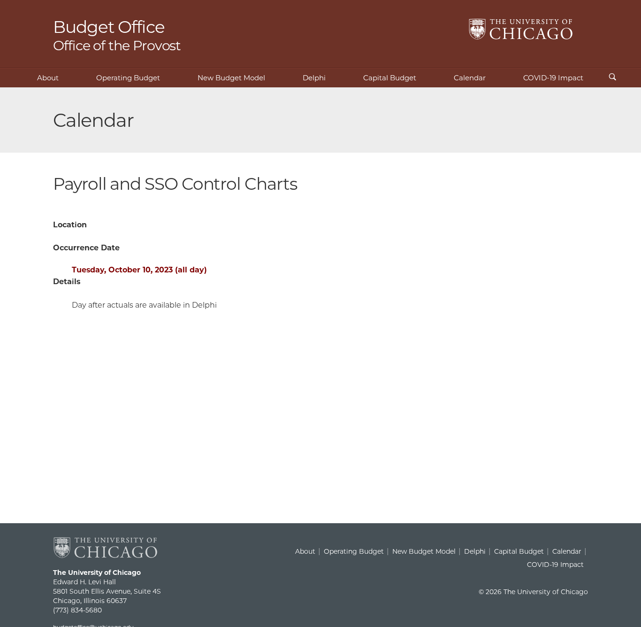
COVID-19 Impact (553, 77)
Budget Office (117, 34)
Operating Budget (128, 77)
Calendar (470, 77)
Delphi (314, 77)
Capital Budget (389, 77)
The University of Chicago (520, 29)
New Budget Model (231, 77)
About (48, 77)
